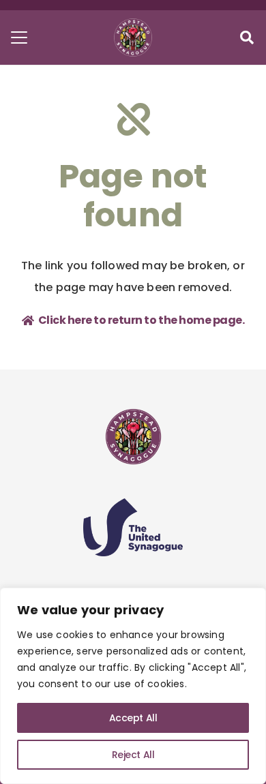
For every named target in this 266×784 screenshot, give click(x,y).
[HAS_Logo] (133, 37)
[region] (133, 686)
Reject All (133, 755)
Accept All (133, 718)
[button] (19, 37)
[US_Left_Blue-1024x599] (133, 527)
